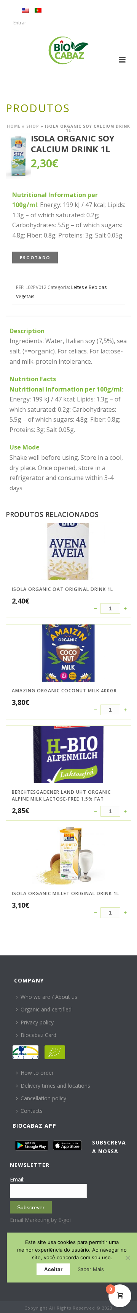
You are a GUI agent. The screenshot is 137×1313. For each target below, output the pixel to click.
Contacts (32, 1110)
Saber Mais (91, 1269)
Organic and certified (46, 1009)
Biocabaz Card (38, 1035)
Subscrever (31, 1207)
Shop (32, 126)
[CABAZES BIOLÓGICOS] (68, 50)
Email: (17, 1179)
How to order (37, 1072)
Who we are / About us (49, 996)
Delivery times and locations (55, 1085)
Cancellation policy (43, 1098)
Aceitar (53, 1269)
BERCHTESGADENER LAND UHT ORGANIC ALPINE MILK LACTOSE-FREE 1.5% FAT (61, 795)
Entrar (19, 22)
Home (14, 126)
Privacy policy (37, 1022)
